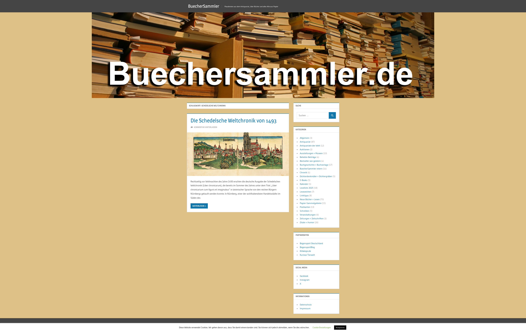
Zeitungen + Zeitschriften (312, 218)
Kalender (304, 184)
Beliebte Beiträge (308, 157)
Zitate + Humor (307, 222)
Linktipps (304, 195)
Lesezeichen (305, 191)
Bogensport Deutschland (311, 243)
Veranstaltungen (308, 214)
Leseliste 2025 (306, 187)
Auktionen (304, 149)
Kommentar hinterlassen (205, 127)
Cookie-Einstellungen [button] (322, 327)
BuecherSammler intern (311, 168)
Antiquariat (305, 141)
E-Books (303, 180)
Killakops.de (305, 251)
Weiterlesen (198, 206)
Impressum (305, 308)
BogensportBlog (307, 247)
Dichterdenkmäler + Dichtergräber (316, 176)
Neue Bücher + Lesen (310, 199)
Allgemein (304, 138)
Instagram (305, 279)
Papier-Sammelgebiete (310, 203)
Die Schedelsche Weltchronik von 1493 (234, 120)
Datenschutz (306, 304)
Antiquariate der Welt (310, 145)
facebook (304, 276)
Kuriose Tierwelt (307, 254)
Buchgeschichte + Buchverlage (314, 164)
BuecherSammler (203, 6)
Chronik (303, 172)
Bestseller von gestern (310, 161)
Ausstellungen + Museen (311, 153)
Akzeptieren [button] (340, 327)
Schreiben (304, 210)
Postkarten (305, 207)
